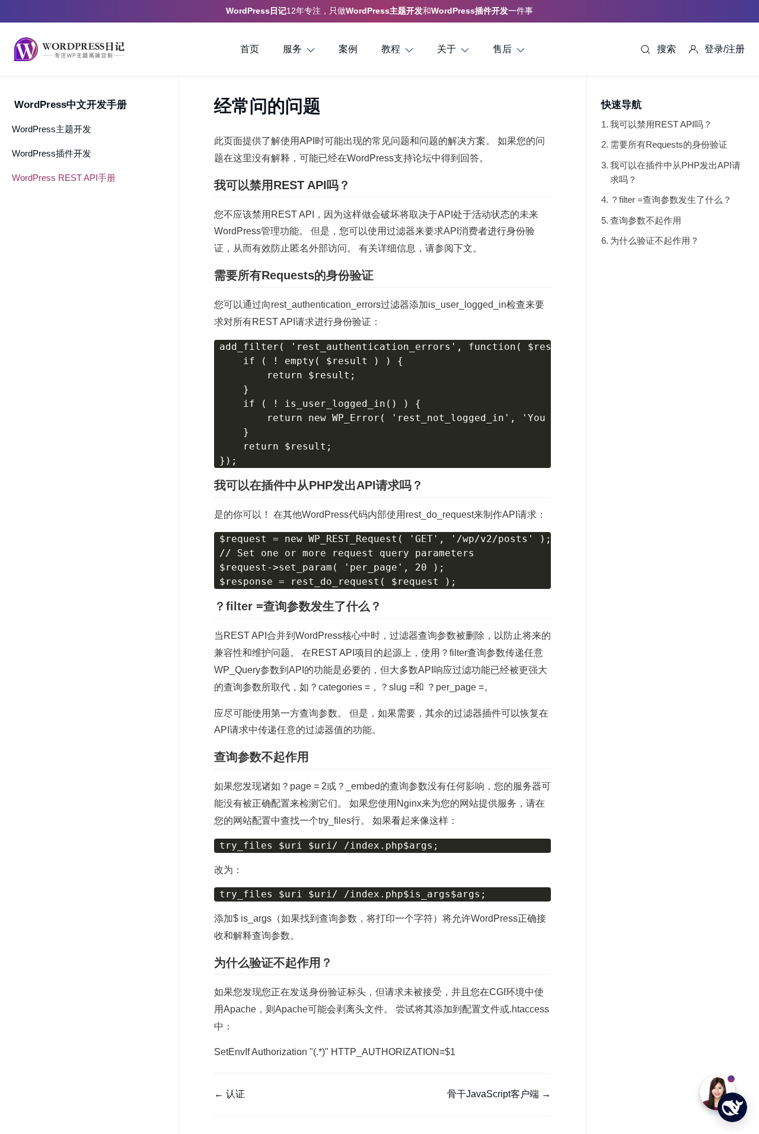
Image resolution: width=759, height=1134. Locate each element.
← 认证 (229, 1094)
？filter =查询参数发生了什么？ (671, 200)
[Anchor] (356, 185)
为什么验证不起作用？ (654, 240)
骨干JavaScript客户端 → (499, 1094)
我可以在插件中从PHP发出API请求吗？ (675, 172)
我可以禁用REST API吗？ (661, 124)
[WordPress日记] (69, 49)
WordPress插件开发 (51, 153)
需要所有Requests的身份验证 (669, 144)
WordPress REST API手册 (64, 178)
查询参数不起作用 (645, 220)
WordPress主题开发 (51, 129)
